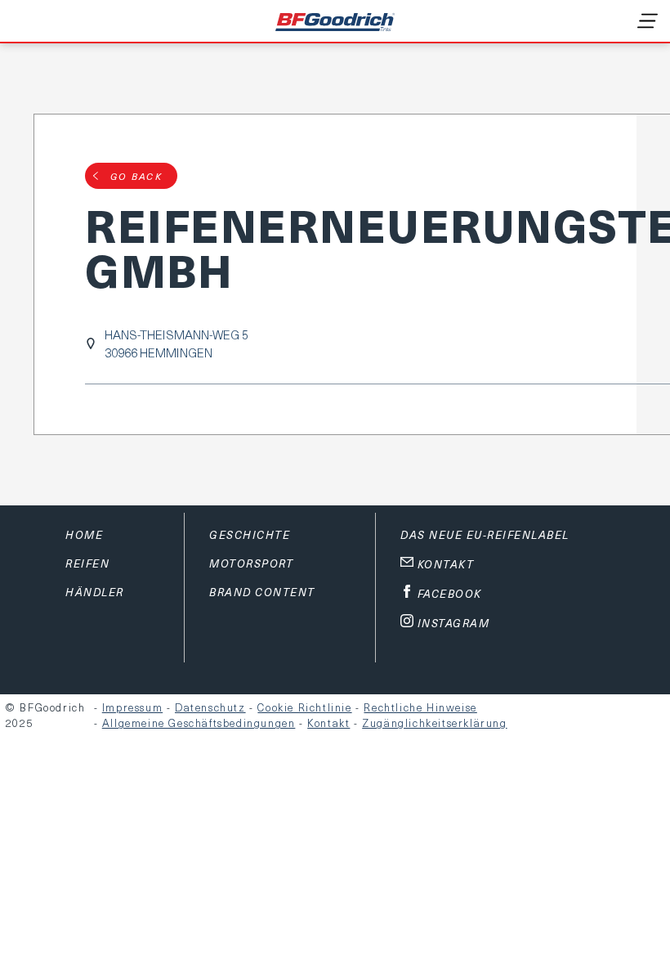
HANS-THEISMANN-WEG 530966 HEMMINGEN (176, 343)
